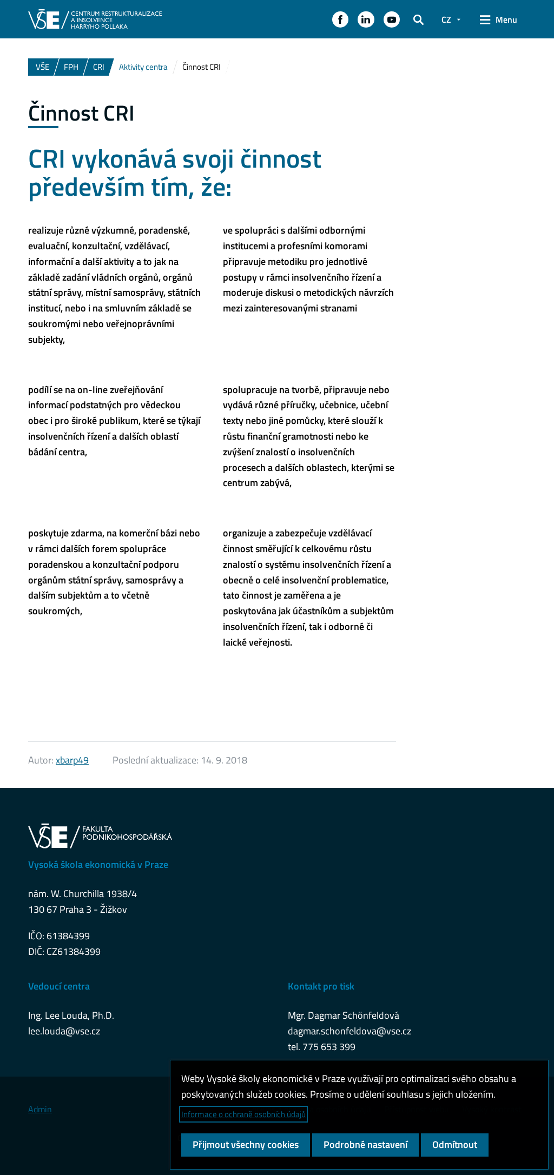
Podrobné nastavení (365, 1144)
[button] (340, 19)
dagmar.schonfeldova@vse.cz (349, 1031)
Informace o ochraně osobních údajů (243, 1114)
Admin (40, 1109)
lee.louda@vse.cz (64, 1031)
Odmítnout (454, 1144)
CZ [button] (446, 19)
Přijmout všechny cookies (246, 1144)
